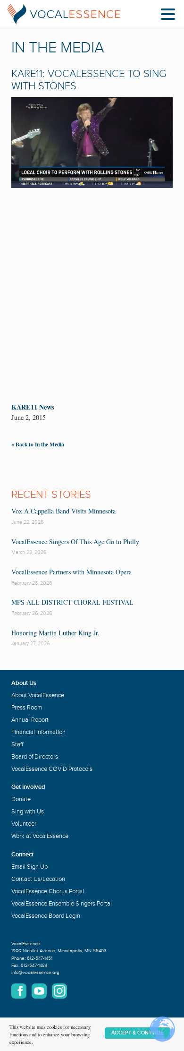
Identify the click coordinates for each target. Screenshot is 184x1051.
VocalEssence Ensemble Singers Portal (61, 903)
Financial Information (38, 732)
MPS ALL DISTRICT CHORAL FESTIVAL (72, 602)
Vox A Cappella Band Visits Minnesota (63, 510)
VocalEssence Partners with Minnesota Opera (71, 571)
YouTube (39, 991)
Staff (17, 744)
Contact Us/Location (38, 879)
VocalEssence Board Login (45, 916)
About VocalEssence (37, 695)
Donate (21, 799)
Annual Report (30, 720)
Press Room (26, 707)
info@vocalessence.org (35, 972)
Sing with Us (27, 811)
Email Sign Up (29, 867)
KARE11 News (32, 407)
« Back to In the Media (37, 444)
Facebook (18, 991)
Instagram (59, 991)
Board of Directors (34, 756)
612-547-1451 (39, 958)
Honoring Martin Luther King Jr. (55, 632)
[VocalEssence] (63, 14)
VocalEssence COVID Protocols (51, 769)
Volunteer (23, 824)
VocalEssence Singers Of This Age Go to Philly (75, 541)
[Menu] (170, 16)
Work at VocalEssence (39, 836)
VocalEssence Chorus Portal (47, 891)
